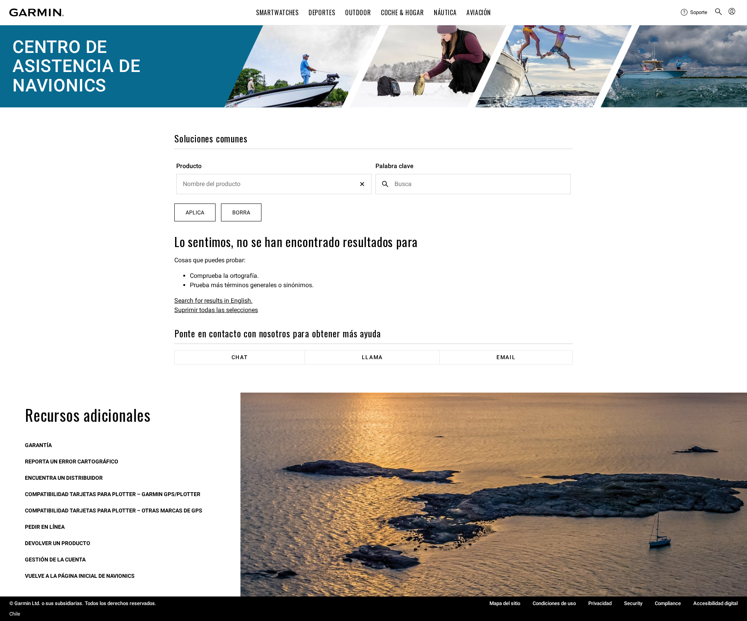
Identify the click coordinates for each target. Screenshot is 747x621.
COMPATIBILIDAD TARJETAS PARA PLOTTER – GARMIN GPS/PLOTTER (112, 494)
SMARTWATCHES (277, 12)
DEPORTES (322, 12)
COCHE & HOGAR (402, 12)
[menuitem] (694, 12)
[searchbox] (274, 184)
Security (633, 603)
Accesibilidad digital (715, 603)
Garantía (38, 445)
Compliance (668, 603)
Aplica (195, 212)
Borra (241, 212)
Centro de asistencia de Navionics (76, 66)
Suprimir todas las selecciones (216, 310)
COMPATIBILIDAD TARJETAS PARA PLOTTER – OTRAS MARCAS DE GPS (113, 510)
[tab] (240, 357)
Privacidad (600, 603)
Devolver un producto (57, 543)
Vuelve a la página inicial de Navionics (80, 576)
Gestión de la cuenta (55, 559)
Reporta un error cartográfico (71, 461)
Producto (189, 166)
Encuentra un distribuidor (64, 478)
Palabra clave (394, 166)
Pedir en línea (45, 527)
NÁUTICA (445, 12)
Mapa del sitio (504, 603)
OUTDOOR (358, 12)
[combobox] (274, 184)
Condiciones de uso (554, 603)
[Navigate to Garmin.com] (36, 12)
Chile (14, 614)
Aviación (478, 12)
